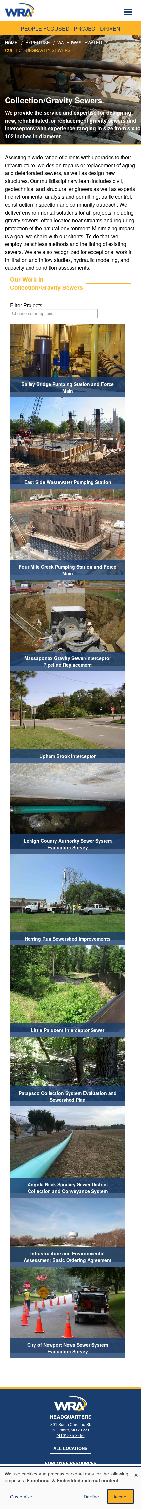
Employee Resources (71, 1463)
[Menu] (128, 12)
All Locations (70, 1448)
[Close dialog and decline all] (136, 1471)
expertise (37, 42)
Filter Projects (26, 305)
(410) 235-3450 (71, 1435)
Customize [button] (21, 1496)
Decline (91, 1496)
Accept (120, 1496)
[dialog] (70, 1488)
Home (11, 42)
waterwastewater (79, 42)
